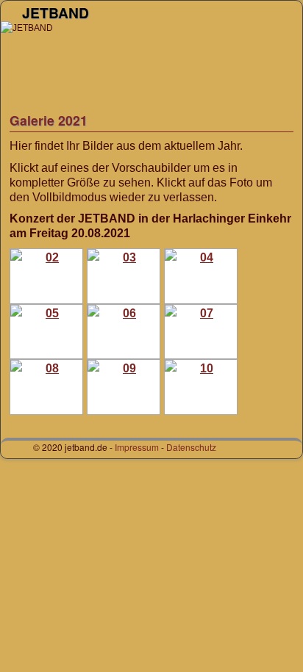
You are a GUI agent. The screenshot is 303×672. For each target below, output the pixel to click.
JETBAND (55, 12)
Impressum (137, 447)
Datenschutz (191, 447)
